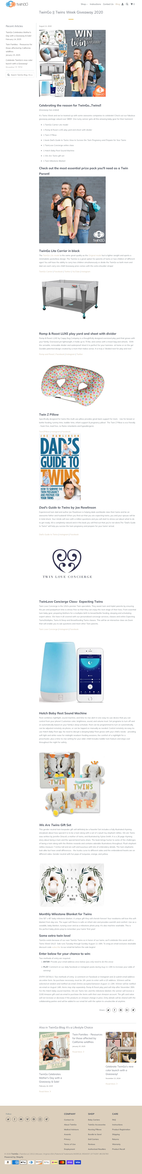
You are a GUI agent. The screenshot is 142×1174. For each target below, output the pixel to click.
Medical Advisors (71, 1129)
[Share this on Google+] (126, 1010)
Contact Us (108, 4)
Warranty (116, 1144)
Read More (44, 1091)
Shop (83, 4)
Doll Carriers (93, 1139)
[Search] (127, 4)
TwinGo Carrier (45, 271)
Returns (115, 1139)
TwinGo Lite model (51, 255)
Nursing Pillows (95, 1129)
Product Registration (121, 1129)
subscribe (56, 947)
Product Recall (118, 1149)
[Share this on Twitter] (108, 1010)
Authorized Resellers (97, 1149)
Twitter (67, 271)
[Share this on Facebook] (114, 1010)
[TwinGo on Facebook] (15, 1119)
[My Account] (123, 4)
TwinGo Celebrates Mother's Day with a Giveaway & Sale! (50, 1078)
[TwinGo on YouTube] (21, 1119)
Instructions (95, 4)
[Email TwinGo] (47, 1119)
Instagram (85, 271)
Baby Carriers (94, 1120)
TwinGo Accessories (97, 1124)
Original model (95, 255)
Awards (67, 1134)
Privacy (67, 1139)
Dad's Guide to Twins (48, 534)
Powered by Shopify (13, 1157)
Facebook (58, 271)
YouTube (76, 271)
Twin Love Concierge (48, 629)
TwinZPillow (44, 431)
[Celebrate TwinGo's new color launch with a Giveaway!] (121, 1047)
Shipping (116, 1134)
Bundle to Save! (95, 1134)
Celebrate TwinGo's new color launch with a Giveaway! (120, 1070)
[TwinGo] (17, 4)
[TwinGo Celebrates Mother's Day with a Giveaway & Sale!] (54, 1051)
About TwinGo (70, 1124)
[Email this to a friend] (132, 1010)
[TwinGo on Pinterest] (34, 1119)
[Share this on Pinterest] (120, 1010)
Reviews (91, 1144)
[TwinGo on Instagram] (41, 1119)
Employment (69, 1149)
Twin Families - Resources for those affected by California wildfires (19, 48)
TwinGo (14, 1154)
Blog (118, 4)
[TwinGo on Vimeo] (28, 1119)
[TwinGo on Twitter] (9, 1119)
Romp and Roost (46, 354)
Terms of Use (70, 1144)
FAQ (114, 1120)
